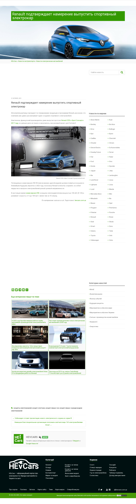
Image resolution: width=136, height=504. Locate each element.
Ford (92, 161)
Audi (110, 120)
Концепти (112, 467)
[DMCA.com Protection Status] (121, 495)
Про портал (13, 489)
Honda (92, 166)
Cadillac (93, 138)
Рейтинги (112, 470)
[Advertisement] (48, 81)
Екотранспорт (51, 473)
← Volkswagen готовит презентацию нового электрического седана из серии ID (42, 418)
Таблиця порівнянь (116, 473)
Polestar (93, 212)
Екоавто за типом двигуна (71, 470)
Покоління (49, 478)
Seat (92, 222)
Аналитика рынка (96, 294)
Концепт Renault (65, 408)
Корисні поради (95, 470)
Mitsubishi (94, 198)
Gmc (110, 161)
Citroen (111, 143)
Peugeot (93, 208)
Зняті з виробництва (72, 476)
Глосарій (112, 465)
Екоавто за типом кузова (71, 465)
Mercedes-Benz (95, 194)
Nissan (92, 203)
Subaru (93, 231)
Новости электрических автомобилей (49, 61)
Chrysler (93, 143)
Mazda (111, 189)
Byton (111, 134)
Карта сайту (42, 489)
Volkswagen (94, 240)
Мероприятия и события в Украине (102, 312)
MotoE (92, 289)
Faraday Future (95, 152)
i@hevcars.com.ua (120, 490)
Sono (111, 226)
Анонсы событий (96, 299)
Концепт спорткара (38, 408)
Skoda (111, 222)
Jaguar (93, 171)
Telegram (76, 441)
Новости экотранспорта (26, 61)
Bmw (92, 129)
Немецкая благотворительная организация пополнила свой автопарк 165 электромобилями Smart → (49, 423)
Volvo (111, 240)
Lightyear (93, 184)
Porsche (112, 212)
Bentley (93, 124)
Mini (110, 194)
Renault (93, 217)
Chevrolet (112, 138)
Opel (110, 203)
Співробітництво (73, 489)
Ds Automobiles (114, 147)
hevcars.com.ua (80, 200)
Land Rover (94, 180)
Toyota (92, 235)
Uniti (110, 235)
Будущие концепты (96, 303)
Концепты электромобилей (23, 408)
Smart (92, 226)
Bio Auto (112, 124)
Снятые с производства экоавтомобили (104, 317)
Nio (110, 198)
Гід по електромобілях (98, 473)
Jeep (111, 171)
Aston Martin (94, 120)
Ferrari (111, 152)
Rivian (111, 217)
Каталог (49, 465)
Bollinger (112, 129)
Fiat (91, 157)
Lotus (111, 184)
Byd (91, 134)
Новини (48, 470)
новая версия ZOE (32, 193)
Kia (91, 175)
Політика (23, 489)
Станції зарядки (96, 467)
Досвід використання (117, 475)
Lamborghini (113, 175)
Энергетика (94, 326)
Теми (51, 489)
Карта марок (59, 489)
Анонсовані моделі (72, 473)
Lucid (92, 189)
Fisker (111, 157)
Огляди (48, 467)
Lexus (111, 180)
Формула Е (93, 322)
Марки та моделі (52, 475)
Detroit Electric (95, 147)
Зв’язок (32, 489)
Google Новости (32, 444)
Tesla (111, 231)
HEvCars (14, 61)
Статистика (94, 475)
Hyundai (112, 166)
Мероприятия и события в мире (101, 308)
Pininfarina (113, 208)
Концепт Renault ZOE (52, 408)
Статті (92, 465)
